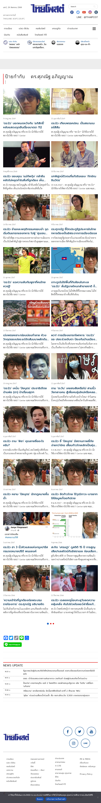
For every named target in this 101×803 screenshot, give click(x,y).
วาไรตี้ (33, 762)
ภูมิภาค (33, 781)
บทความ (9, 770)
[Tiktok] (96, 12)
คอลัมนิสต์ (40, 28)
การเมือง (8, 28)
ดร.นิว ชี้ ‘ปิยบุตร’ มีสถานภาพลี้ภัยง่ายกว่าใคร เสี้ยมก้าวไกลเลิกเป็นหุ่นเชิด (73, 445)
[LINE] (85, 743)
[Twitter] (78, 12)
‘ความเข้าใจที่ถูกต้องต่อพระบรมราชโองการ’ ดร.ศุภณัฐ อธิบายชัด (23, 602)
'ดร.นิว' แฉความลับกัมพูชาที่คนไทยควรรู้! (24, 284)
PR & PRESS (85, 759)
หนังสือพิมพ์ (22, 34)
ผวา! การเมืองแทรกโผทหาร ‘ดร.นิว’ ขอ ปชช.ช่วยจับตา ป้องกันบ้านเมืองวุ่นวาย (73, 339)
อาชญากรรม (60, 762)
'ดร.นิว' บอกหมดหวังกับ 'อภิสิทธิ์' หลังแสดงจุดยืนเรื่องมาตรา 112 (23, 125)
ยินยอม (40, 799)
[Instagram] (90, 12)
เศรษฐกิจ (56, 28)
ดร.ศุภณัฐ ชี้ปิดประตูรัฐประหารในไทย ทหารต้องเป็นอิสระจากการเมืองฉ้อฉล (74, 231)
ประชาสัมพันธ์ (36, 777)
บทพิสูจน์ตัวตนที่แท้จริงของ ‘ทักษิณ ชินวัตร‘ (73, 178)
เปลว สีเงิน (24, 28)
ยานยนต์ (58, 769)
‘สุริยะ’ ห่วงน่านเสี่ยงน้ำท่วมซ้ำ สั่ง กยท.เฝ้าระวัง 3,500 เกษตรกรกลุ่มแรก (56, 695)
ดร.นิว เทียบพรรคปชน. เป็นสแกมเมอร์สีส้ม (73, 125)
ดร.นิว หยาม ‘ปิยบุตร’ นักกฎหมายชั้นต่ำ (26, 496)
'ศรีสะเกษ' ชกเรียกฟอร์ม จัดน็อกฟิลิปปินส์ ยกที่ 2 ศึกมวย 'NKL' (52, 690)
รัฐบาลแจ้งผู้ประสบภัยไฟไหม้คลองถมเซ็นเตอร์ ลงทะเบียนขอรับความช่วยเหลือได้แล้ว (59, 672)
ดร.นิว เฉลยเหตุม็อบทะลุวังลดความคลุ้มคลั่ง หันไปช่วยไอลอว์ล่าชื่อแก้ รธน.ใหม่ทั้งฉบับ (73, 604)
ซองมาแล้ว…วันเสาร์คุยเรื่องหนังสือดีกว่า (39, 46)
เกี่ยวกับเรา (84, 762)
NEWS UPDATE (13, 665)
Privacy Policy (86, 774)
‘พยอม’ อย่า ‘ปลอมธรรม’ (14, 46)
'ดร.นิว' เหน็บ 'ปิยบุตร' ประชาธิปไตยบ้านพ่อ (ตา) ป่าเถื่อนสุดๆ (25, 390)
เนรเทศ (60, 44)
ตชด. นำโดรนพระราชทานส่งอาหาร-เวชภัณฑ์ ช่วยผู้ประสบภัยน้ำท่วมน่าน (55, 678)
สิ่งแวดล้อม (35, 785)
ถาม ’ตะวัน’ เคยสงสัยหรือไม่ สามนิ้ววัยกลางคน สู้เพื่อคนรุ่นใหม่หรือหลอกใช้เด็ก (74, 392)
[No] (97, 797)
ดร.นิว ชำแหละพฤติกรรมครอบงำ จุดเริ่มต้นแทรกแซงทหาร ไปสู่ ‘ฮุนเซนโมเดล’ (25, 233)
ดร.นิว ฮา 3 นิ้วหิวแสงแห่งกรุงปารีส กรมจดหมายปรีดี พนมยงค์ (25, 549)
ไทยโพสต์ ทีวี (41, 34)
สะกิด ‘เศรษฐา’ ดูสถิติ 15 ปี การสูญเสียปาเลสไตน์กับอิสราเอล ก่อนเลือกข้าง (73, 551)
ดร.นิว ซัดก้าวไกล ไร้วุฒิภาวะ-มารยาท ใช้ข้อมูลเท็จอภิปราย (74, 496)
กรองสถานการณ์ (37, 759)
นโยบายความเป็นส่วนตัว (56, 799)
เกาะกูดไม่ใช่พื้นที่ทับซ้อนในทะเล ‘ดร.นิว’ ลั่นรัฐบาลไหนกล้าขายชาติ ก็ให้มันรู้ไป (74, 286)
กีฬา (32, 766)
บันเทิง (7, 34)
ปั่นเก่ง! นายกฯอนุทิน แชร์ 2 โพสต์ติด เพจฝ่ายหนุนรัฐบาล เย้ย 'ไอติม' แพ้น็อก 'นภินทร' (58, 685)
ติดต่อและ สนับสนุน (88, 766)
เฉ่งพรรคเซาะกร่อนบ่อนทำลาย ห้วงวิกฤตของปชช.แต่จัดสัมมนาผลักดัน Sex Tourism (25, 339)
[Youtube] (84, 12)
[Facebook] (72, 12)
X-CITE (58, 765)
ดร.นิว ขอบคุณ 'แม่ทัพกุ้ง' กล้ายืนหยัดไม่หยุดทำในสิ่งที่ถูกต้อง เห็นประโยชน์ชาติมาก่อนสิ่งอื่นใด (24, 180)
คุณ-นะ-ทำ (85, 44)
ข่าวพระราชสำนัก (13, 777)
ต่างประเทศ (72, 28)
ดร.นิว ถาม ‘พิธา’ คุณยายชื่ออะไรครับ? (23, 443)
